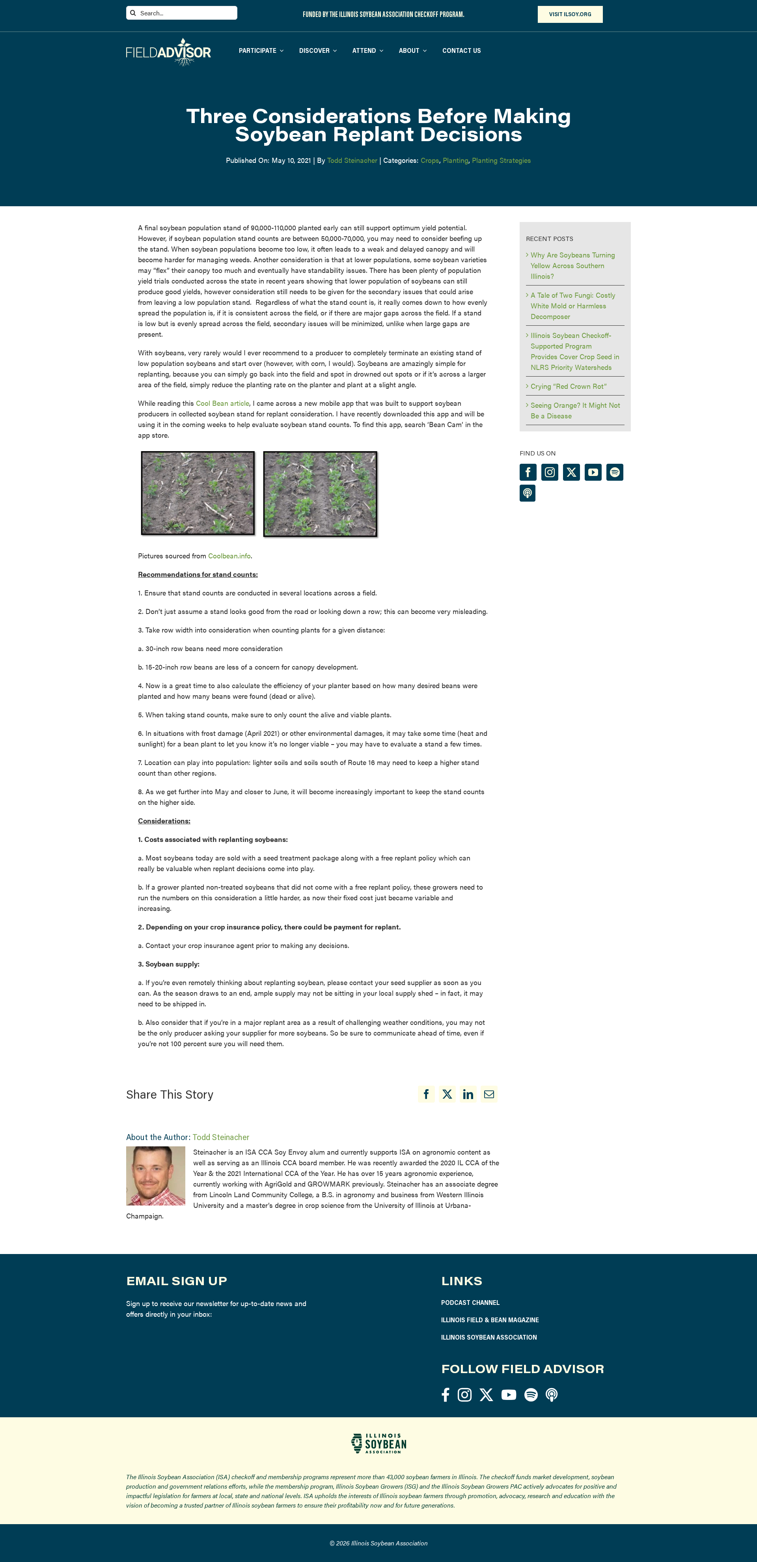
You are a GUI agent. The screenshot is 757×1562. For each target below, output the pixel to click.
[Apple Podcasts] (527, 493)
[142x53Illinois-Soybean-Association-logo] (378, 1436)
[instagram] (465, 1395)
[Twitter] (571, 472)
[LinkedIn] (468, 1094)
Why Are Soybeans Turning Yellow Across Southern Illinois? (573, 265)
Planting (455, 160)
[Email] (489, 1094)
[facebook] (445, 1395)
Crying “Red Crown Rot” (569, 386)
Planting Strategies (501, 160)
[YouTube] (593, 472)
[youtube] (508, 1395)
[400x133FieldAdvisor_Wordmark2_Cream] (168, 41)
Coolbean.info (229, 555)
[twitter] (486, 1395)
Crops (430, 160)
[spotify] (531, 1395)
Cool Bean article (222, 403)
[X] (447, 1094)
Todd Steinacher (352, 160)
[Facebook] (426, 1094)
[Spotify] (614, 472)
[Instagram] (549, 472)
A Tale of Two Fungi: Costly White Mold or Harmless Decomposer (573, 305)
